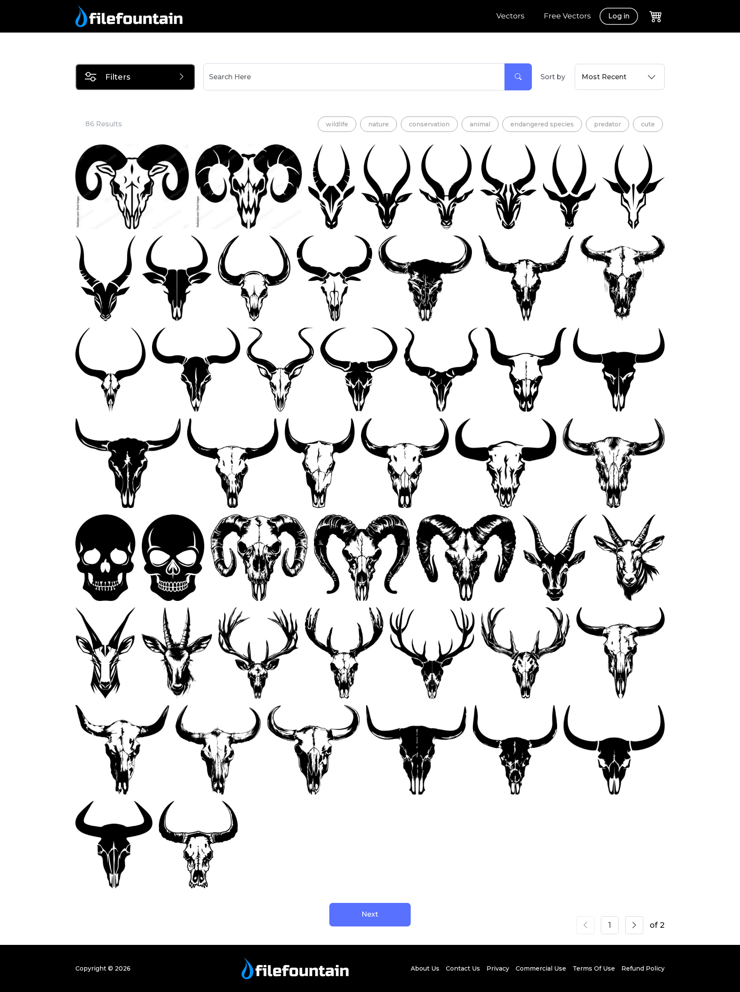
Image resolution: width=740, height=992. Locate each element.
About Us (425, 968)
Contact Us (463, 968)
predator (607, 124)
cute (648, 124)
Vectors (510, 16)
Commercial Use (541, 968)
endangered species (542, 124)
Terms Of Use (594, 968)
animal (480, 124)
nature (378, 124)
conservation (429, 124)
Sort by (552, 77)
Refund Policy (643, 968)
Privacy (497, 968)
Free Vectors (567, 16)
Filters (117, 77)
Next (369, 914)
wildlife (337, 124)
